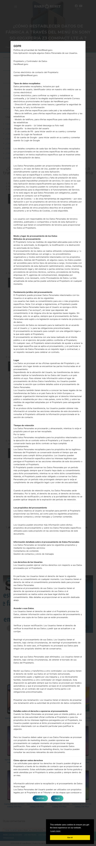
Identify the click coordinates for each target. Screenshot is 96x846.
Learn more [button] (55, 831)
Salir (57, 798)
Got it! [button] (70, 837)
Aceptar (40, 798)
